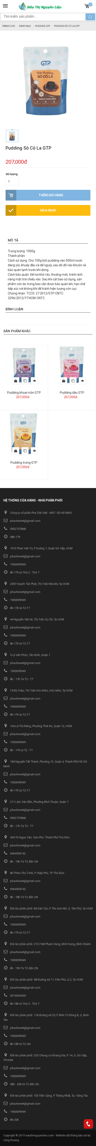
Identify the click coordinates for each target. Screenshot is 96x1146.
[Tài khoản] (79, 5)
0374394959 (17, 995)
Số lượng (12, 174)
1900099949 (17, 564)
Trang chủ (8, 26)
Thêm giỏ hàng (51, 195)
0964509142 (17, 853)
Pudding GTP (42, 26)
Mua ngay (48, 210)
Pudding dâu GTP (72, 392)
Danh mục (25, 26)
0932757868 (17, 529)
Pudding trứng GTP (23, 462)
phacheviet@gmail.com (24, 520)
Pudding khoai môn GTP (24, 392)
